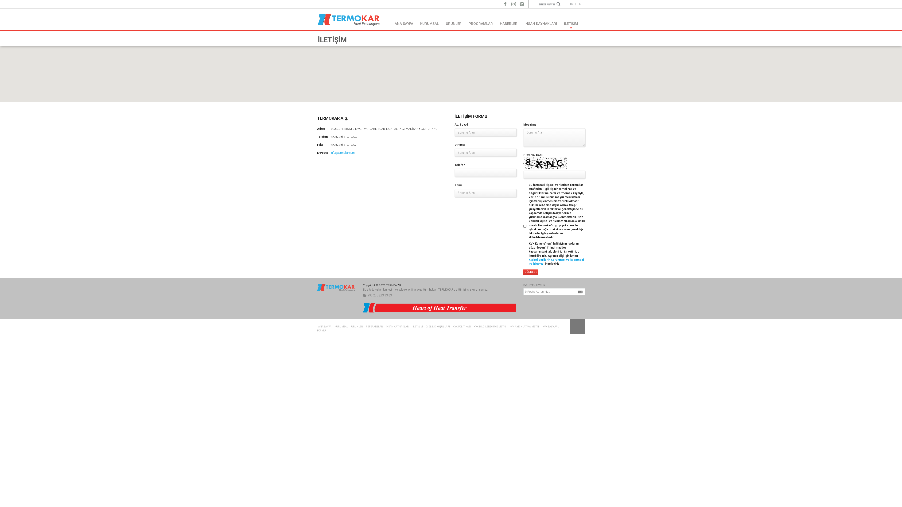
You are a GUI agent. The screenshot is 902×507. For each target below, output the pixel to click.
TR (571, 4)
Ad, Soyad (461, 124)
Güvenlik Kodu (533, 155)
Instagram (514, 3)
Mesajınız (529, 124)
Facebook (505, 3)
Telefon (460, 165)
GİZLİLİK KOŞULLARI (438, 326)
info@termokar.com (342, 152)
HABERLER (508, 24)
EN (579, 4)
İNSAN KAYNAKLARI (541, 24)
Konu (458, 185)
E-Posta (460, 144)
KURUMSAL (429, 24)
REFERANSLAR (374, 326)
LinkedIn (522, 3)
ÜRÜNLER (454, 24)
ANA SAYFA (404, 24)
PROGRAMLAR (481, 24)
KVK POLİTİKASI (462, 326)
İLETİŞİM (571, 24)
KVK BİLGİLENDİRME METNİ (490, 326)
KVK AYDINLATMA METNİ (524, 326)
